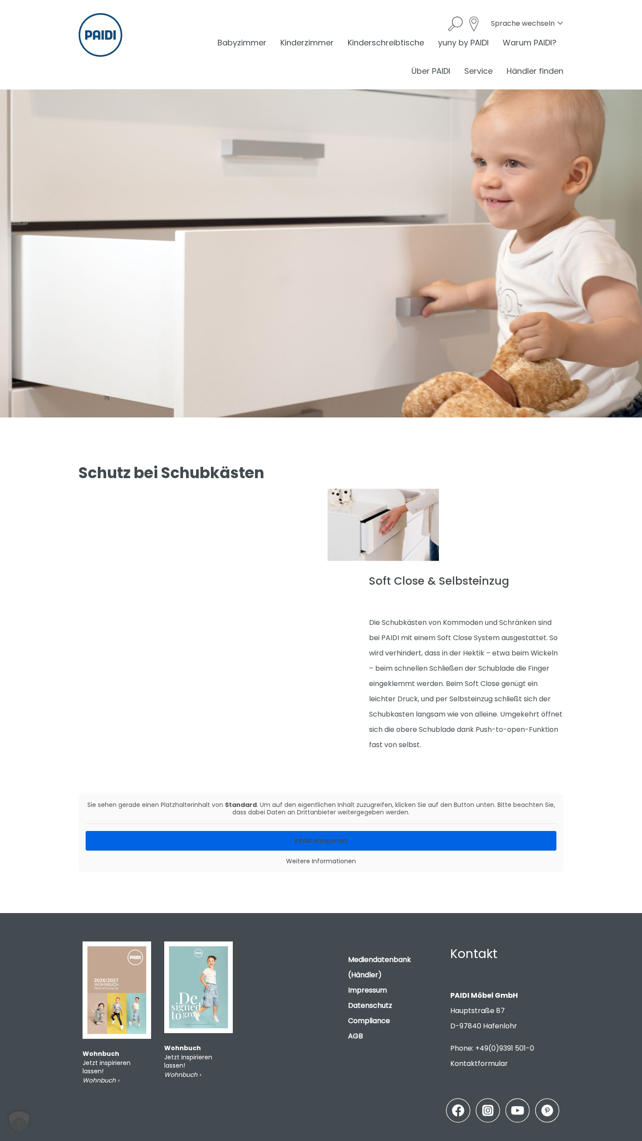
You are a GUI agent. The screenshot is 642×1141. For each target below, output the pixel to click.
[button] (19, 1122)
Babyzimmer (241, 42)
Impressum (367, 990)
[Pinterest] (547, 1110)
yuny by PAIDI (463, 42)
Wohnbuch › (101, 1080)
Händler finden (535, 70)
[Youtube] (517, 1110)
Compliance (369, 1021)
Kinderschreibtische (386, 42)
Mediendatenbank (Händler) (379, 967)
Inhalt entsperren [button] (321, 840)
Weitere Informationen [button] (321, 861)
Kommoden (463, 622)
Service (478, 70)
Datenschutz (370, 1005)
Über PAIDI (430, 70)
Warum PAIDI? (529, 42)
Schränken (517, 622)
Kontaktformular (479, 1063)
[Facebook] (458, 1110)
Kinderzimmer (307, 42)
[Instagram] (488, 1110)
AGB (355, 1036)
